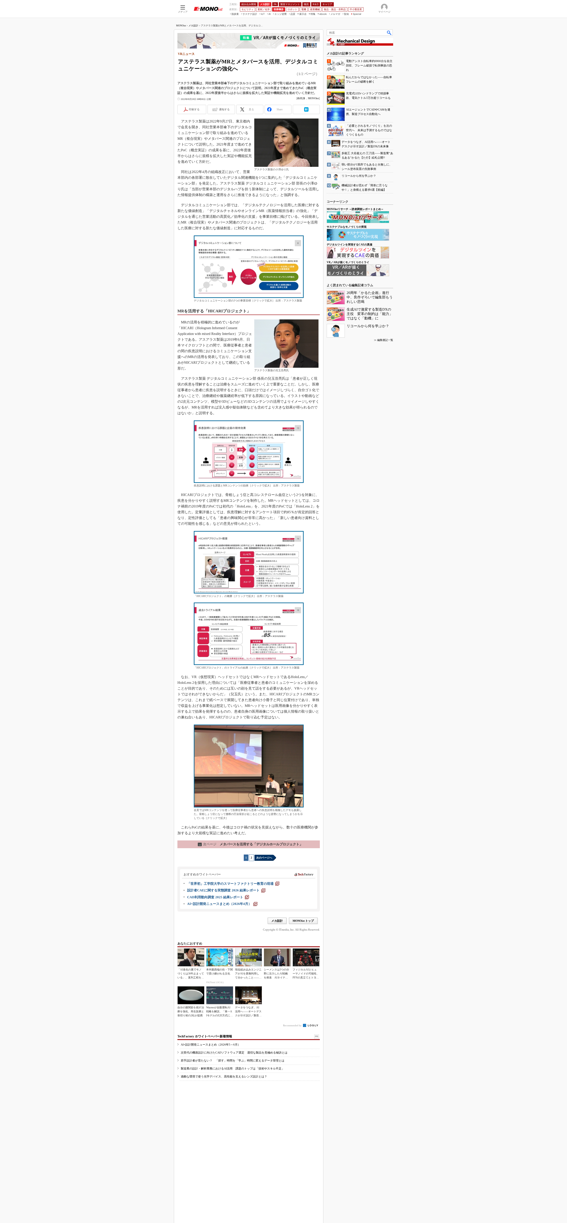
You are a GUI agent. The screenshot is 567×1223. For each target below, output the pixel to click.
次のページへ (264, 857)
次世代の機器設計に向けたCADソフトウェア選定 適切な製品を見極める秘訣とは (234, 1052)
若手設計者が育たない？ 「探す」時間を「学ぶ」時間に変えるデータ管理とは (232, 1060)
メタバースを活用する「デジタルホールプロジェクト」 (250, 844)
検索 (389, 32)
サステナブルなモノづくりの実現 (347, 226)
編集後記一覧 (385, 340)
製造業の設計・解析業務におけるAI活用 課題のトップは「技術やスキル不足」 (232, 1068)
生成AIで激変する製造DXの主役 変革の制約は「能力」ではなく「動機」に (370, 313)
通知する (224, 109)
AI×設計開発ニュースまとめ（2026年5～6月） (211, 1044)
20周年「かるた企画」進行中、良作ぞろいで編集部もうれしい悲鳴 (370, 297)
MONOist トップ (303, 920)
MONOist (181, 25)
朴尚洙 (301, 98)
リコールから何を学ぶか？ (368, 326)
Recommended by (292, 1025)
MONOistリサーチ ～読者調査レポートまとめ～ (355, 209)
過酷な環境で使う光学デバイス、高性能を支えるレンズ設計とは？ (224, 1076)
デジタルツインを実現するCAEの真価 (349, 244)
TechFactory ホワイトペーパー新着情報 (204, 1036)
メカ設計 (193, 25)
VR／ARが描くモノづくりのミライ (348, 262)
